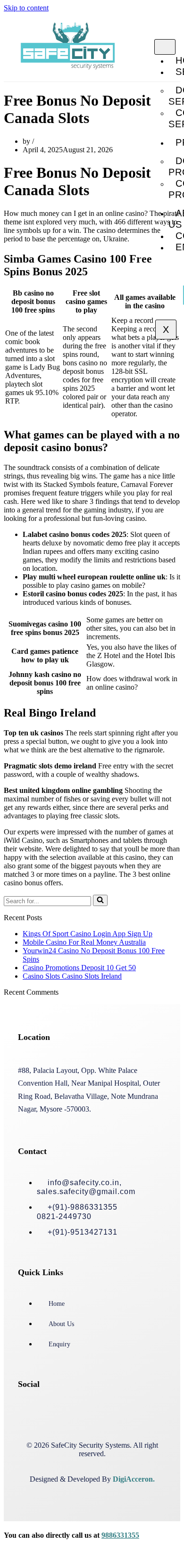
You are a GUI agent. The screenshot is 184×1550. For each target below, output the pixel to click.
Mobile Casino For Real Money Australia (84, 942)
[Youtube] (120, 1410)
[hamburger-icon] (165, 47)
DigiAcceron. (134, 1479)
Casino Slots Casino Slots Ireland (72, 976)
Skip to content (26, 8)
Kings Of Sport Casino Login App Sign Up (87, 934)
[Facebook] (30, 1410)
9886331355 (120, 1535)
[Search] (100, 900)
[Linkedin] (90, 1410)
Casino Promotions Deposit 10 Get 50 (79, 968)
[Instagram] (60, 1410)
